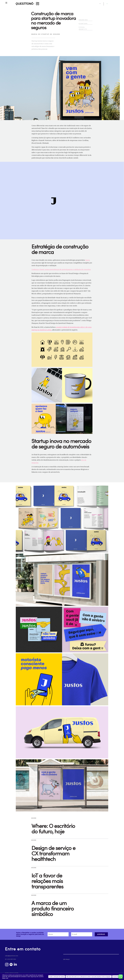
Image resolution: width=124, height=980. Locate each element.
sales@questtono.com (11, 956)
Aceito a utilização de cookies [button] (56, 976)
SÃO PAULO (66, 959)
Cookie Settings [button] (117, 976)
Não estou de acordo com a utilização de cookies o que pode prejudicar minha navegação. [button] (88, 976)
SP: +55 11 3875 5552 (10, 959)
